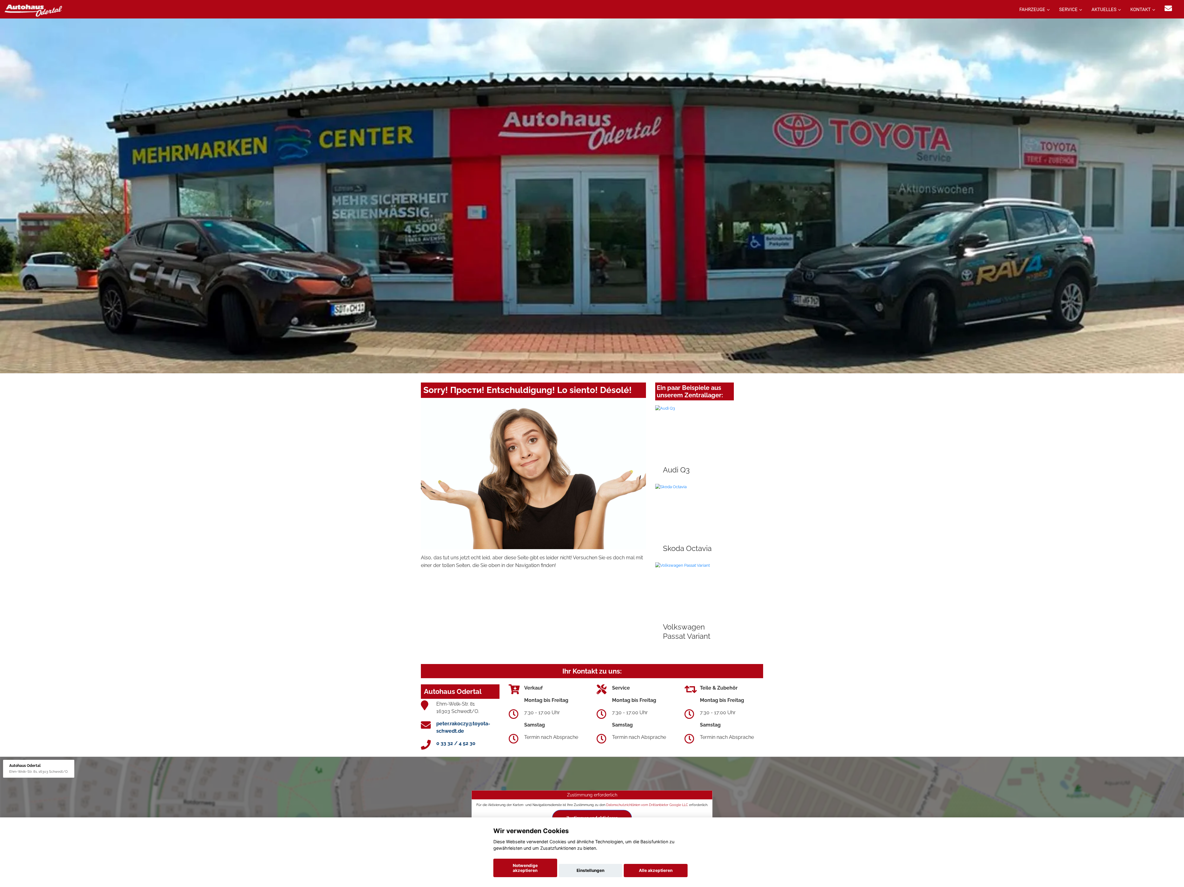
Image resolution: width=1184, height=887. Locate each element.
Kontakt (1140, 9)
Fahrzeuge (1032, 9)
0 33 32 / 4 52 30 (455, 743)
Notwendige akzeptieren (525, 868)
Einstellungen (590, 870)
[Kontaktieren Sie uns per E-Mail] (1168, 8)
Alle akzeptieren (655, 870)
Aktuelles (1104, 9)
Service (1068, 9)
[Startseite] (33, 10)
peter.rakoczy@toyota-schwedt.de (463, 727)
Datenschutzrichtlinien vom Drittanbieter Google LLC (647, 804)
